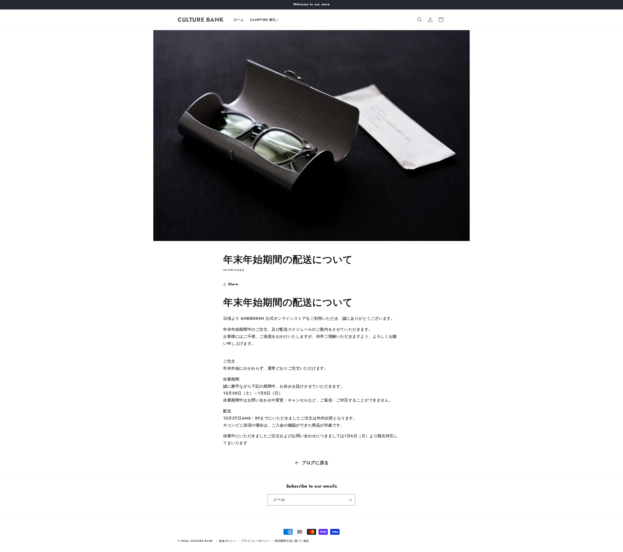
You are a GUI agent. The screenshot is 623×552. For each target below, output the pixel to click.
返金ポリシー (227, 541)
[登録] (349, 500)
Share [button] (233, 284)
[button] (419, 19)
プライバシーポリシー (255, 541)
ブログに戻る (315, 463)
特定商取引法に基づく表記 (292, 541)
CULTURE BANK (202, 541)
